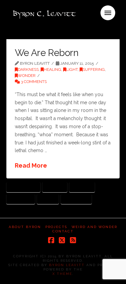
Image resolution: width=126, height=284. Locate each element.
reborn (47, 199)
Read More (31, 165)
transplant (76, 199)
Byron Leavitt (67, 265)
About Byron (25, 227)
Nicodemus (20, 199)
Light (72, 69)
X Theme (62, 274)
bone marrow (23, 187)
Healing (52, 69)
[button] (107, 12)
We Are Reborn (46, 52)
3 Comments (33, 81)
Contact (63, 231)
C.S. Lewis (54, 187)
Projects (56, 227)
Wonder (27, 75)
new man (82, 187)
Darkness (28, 69)
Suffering (94, 69)
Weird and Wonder (94, 227)
